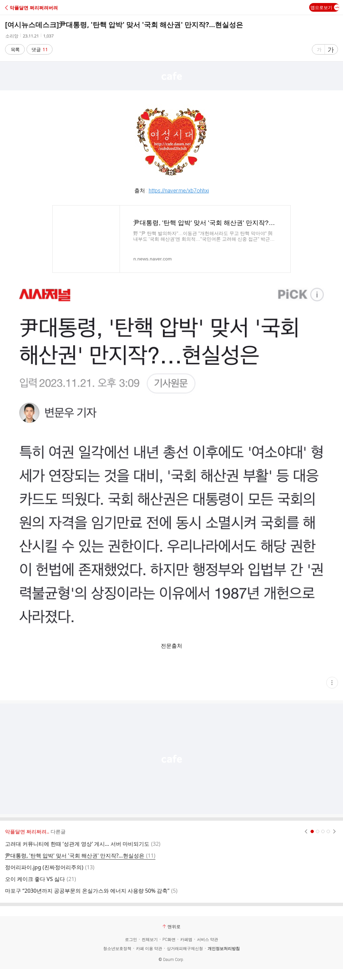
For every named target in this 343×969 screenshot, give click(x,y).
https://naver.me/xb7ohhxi (179, 190)
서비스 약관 (207, 939)
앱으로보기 (321, 7)
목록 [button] (15, 49)
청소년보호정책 (117, 948)
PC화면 (169, 939)
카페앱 (186, 939)
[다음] (334, 831)
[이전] (306, 831)
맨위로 (174, 926)
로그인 (131, 939)
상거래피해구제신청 (185, 948)
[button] (34, 7)
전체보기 (150, 939)
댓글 (39, 49)
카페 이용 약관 (149, 948)
